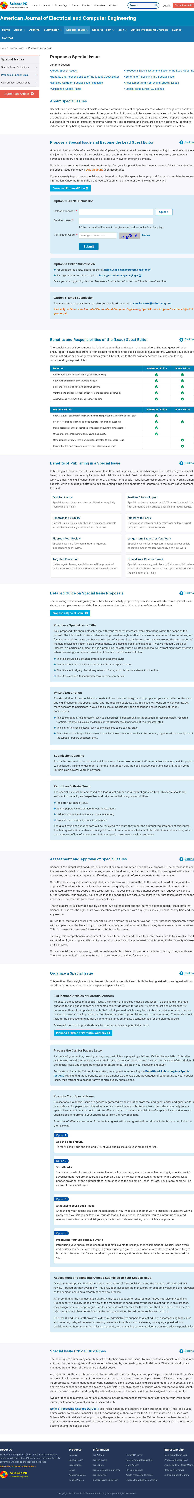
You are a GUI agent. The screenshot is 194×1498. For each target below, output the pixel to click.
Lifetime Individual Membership (141, 1480)
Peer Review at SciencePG (139, 1460)
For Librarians (99, 1475)
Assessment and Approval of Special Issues (152, 82)
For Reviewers (100, 1460)
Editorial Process (134, 1455)
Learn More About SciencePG (17, 1466)
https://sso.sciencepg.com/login (119, 275)
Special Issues (76, 29)
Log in (167, 5)
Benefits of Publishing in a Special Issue (149, 76)
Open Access (132, 1465)
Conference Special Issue (15, 82)
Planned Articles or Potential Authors (81, 1033)
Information (99, 5)
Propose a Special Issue (14, 74)
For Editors (98, 1465)
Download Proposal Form (68, 188)
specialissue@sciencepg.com (152, 303)
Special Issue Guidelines (15, 67)
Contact (113, 5)
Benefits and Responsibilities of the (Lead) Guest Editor (85, 76)
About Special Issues (64, 70)
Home (34, 5)
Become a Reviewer (174, 1470)
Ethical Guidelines (134, 1470)
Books (75, 5)
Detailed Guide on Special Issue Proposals (77, 82)
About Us (6, 1449)
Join (121, 29)
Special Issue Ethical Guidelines (144, 88)
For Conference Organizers (106, 1470)
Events (85, 5)
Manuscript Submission (175, 1455)
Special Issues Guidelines (105, 1480)
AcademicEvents (77, 1475)
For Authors (98, 1455)
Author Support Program (176, 1475)
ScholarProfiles (76, 1480)
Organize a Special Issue (66, 88)
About (18, 29)
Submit (89, 246)
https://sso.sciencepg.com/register (126, 269)
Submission (52, 29)
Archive (34, 29)
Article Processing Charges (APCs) (73, 1408)
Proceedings (61, 5)
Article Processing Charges (149, 29)
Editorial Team (102, 29)
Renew (146, 235)
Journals (46, 5)
